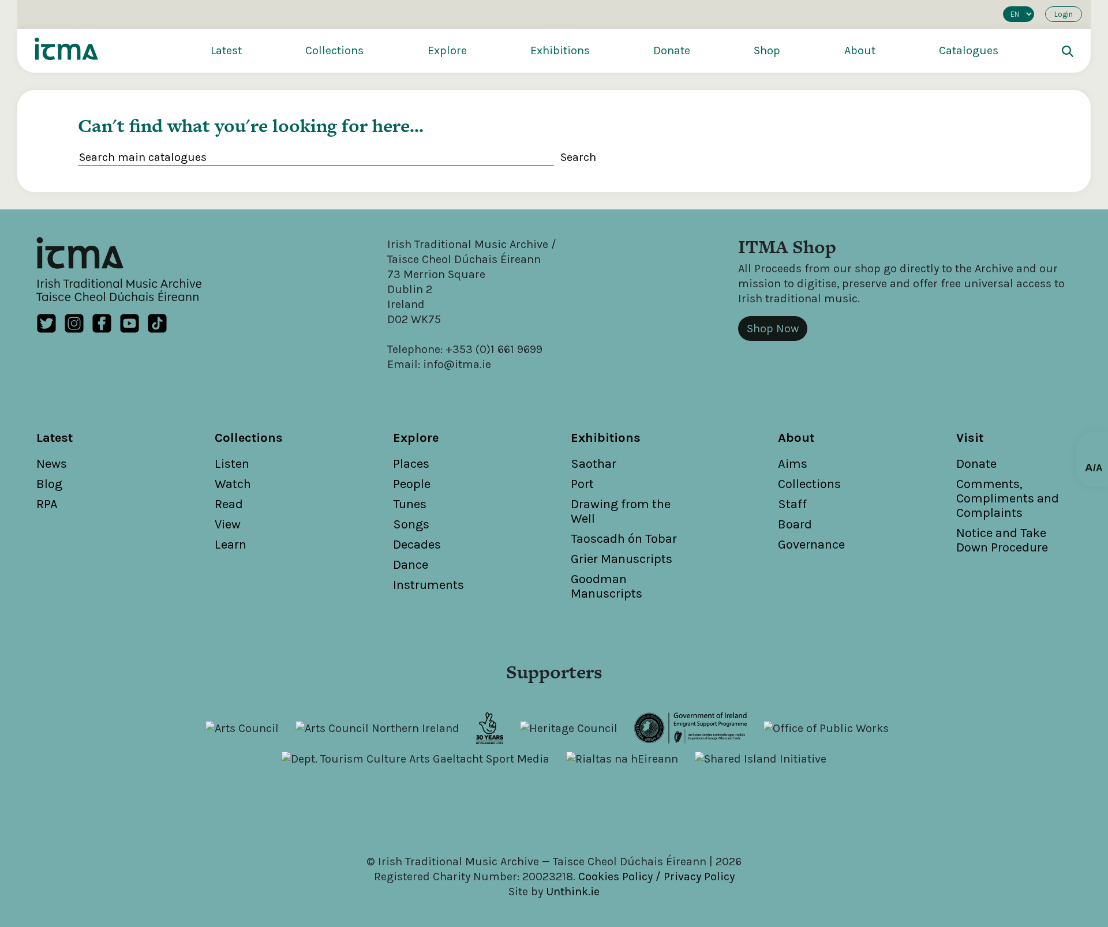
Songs (411, 524)
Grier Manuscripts (621, 558)
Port (582, 483)
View (228, 524)
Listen (232, 463)
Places (411, 463)
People (412, 483)
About (859, 50)
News (51, 463)
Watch (233, 483)
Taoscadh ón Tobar (624, 538)
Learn (230, 544)
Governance (811, 544)
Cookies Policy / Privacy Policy (656, 876)
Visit (969, 437)
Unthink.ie (573, 891)
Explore (447, 50)
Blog (49, 483)
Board (795, 524)
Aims (792, 463)
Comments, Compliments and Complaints (1007, 498)
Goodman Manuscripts (606, 586)
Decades (417, 544)
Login (1063, 14)
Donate (671, 50)
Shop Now (773, 328)
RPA (47, 504)
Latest (226, 50)
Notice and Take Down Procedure (1002, 540)
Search (578, 157)
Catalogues (968, 50)
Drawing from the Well (621, 511)
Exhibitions (560, 50)
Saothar (593, 463)
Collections (334, 50)
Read (229, 504)
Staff (792, 504)
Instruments (428, 584)
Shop (767, 50)
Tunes (409, 504)
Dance (410, 564)
